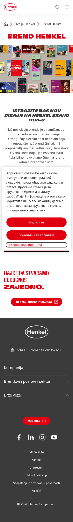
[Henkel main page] (10, 7)
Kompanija (13, 367)
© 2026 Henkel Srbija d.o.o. (36, 504)
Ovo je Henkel (24, 24)
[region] (36, 209)
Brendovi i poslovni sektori (28, 381)
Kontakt (34, 421)
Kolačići (36, 491)
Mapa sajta (36, 452)
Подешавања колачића (24, 245)
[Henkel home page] (6, 24)
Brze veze (12, 395)
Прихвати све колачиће (36, 235)
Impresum (36, 467)
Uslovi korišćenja (36, 475)
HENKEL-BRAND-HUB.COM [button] (34, 301)
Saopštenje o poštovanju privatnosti (36, 483)
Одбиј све (36, 222)
